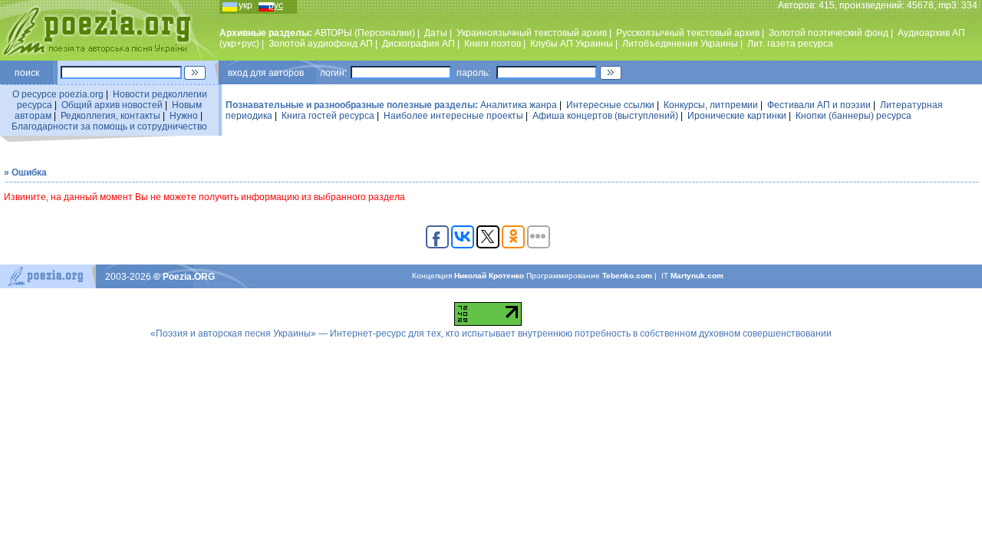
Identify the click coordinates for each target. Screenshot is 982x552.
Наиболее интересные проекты (453, 115)
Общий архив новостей (112, 105)
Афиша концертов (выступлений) (605, 115)
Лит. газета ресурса (790, 43)
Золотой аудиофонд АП (321, 43)
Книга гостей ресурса (328, 115)
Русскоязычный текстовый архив (688, 33)
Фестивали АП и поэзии (819, 105)
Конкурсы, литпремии (711, 105)
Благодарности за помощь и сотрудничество (109, 126)
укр (245, 5)
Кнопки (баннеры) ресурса (853, 115)
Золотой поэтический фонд (828, 33)
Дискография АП (418, 43)
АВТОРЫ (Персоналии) (365, 33)
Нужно (184, 115)
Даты (435, 33)
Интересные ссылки (610, 105)
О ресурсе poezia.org (58, 94)
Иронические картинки (736, 115)
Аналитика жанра (518, 105)
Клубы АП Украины (571, 43)
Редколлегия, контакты (110, 115)
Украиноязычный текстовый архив (531, 33)
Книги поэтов (492, 43)
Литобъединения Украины (680, 43)
